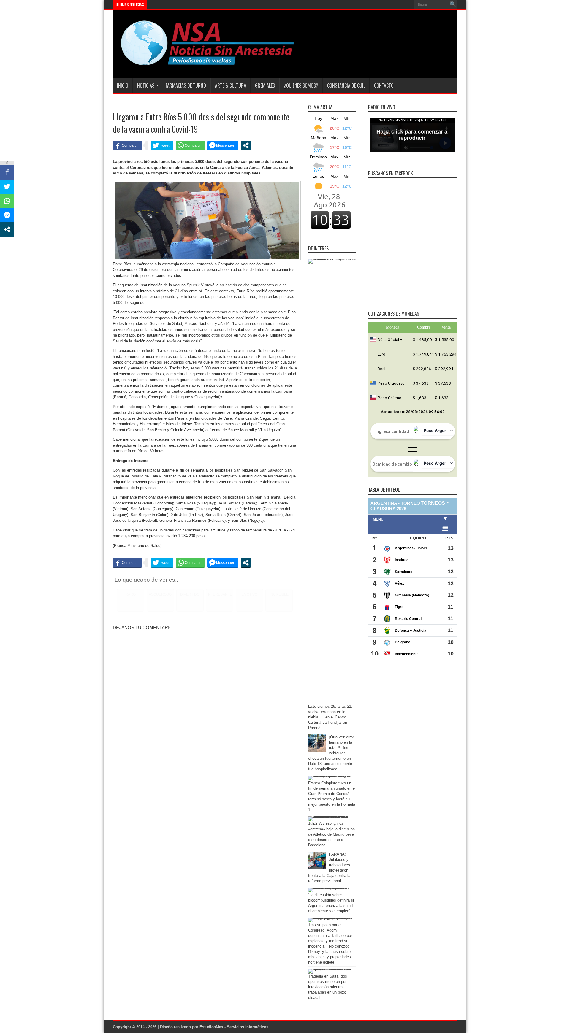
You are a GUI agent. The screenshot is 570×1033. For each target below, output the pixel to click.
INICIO (122, 85)
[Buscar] (452, 4)
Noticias (145, 85)
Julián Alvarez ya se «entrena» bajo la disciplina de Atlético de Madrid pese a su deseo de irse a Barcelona (331, 834)
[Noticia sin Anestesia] (204, 63)
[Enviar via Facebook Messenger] (222, 145)
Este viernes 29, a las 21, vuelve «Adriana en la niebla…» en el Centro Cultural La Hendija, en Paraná (330, 717)
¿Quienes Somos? (301, 85)
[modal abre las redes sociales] (246, 145)
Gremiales (265, 85)
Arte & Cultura (230, 85)
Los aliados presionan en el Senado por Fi (184, 4)
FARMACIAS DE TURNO (186, 85)
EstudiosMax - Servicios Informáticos (234, 1027)
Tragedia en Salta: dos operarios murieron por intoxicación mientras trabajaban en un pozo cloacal (327, 987)
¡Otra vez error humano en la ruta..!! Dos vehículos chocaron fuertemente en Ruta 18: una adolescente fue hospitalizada (331, 753)
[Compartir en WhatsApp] (190, 145)
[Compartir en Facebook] (127, 145)
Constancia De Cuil (346, 85)
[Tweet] (162, 145)
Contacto (384, 85)
